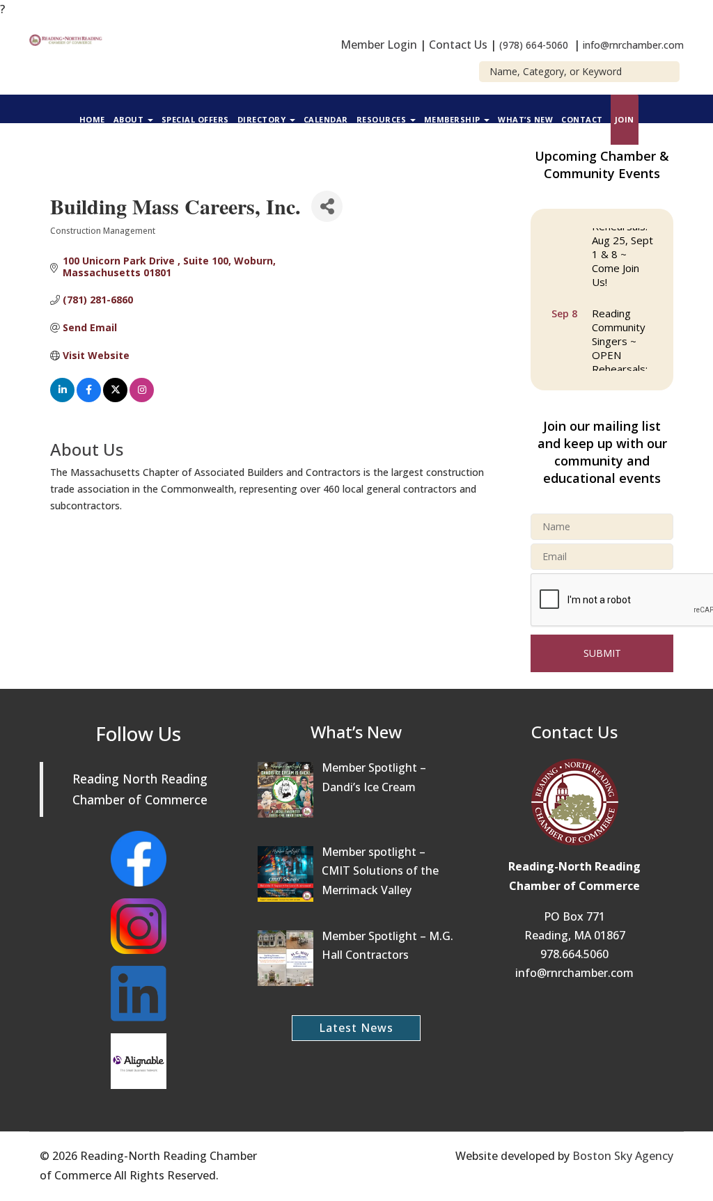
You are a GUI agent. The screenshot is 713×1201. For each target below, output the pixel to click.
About (129, 119)
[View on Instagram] (142, 398)
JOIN (624, 119)
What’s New (525, 119)
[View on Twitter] (115, 398)
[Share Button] (327, 206)
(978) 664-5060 (533, 44)
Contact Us (458, 44)
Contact (582, 119)
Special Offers (195, 119)
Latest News (356, 1027)
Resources (382, 119)
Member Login (378, 44)
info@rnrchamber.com (633, 44)
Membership (453, 119)
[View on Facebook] (89, 398)
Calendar (326, 119)
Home (92, 119)
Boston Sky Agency (622, 1155)
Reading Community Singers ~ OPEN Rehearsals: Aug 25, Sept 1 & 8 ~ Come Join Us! (622, 365)
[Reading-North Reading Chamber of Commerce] (67, 39)
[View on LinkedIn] (62, 398)
